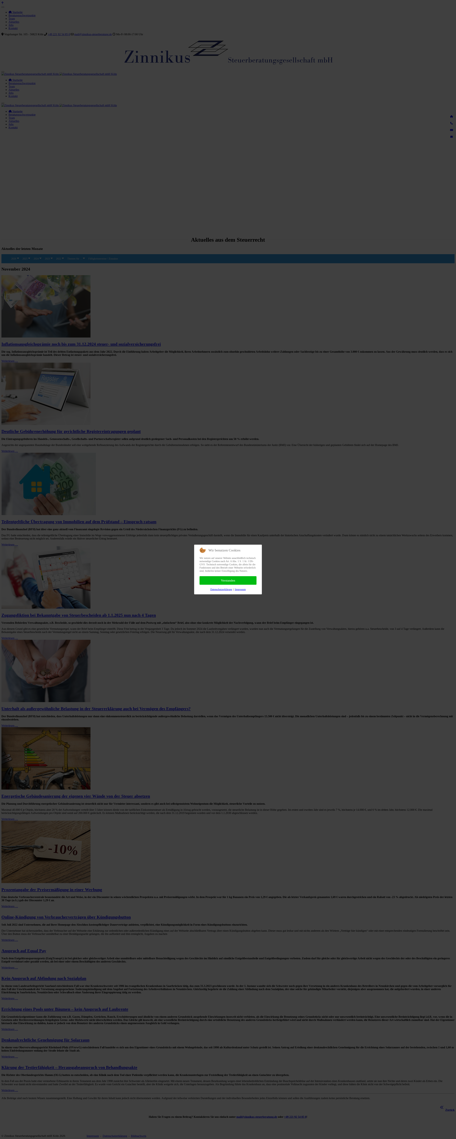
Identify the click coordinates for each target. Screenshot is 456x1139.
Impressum (240, 589)
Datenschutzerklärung (221, 589)
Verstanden (228, 580)
